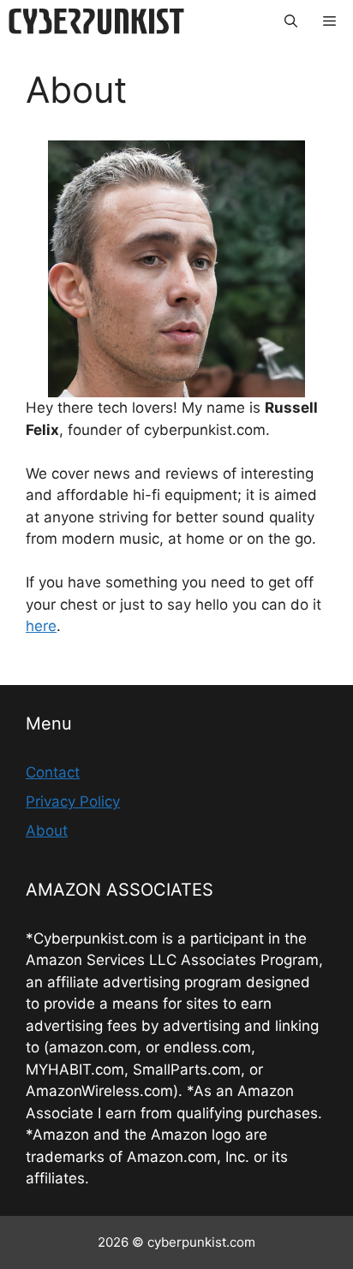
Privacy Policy (73, 801)
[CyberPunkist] (96, 21)
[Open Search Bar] (291, 21)
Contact (53, 772)
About (47, 830)
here (41, 625)
